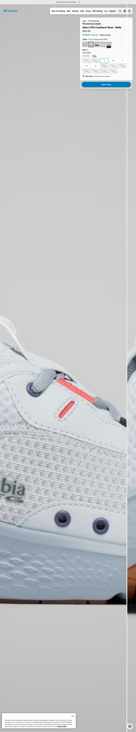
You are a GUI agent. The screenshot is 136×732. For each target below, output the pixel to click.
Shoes (88, 11)
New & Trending (58, 11)
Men (69, 11)
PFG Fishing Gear (93, 21)
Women (75, 11)
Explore (112, 11)
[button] (130, 726)
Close (72, 716)
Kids (82, 11)
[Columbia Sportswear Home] (10, 10)
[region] (68, 368)
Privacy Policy (62, 726)
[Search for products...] (120, 11)
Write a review (105, 35)
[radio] (85, 44)
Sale (106, 11)
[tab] (86, 56)
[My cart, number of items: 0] (129, 11)
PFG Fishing (97, 11)
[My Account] (124, 11)
